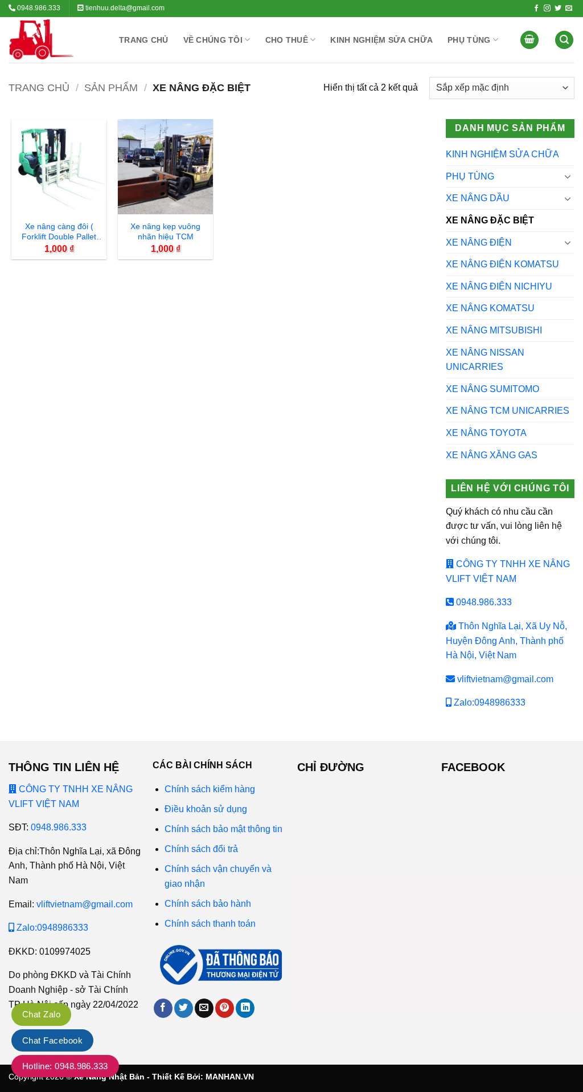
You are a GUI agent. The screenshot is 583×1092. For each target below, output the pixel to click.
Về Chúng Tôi (213, 39)
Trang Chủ (144, 39)
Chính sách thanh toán (210, 923)
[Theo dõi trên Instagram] (547, 9)
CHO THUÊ (286, 39)
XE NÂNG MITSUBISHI (494, 330)
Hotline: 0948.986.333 (65, 1066)
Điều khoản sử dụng (206, 809)
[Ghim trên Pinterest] (224, 1008)
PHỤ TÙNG (468, 39)
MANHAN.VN (230, 1076)
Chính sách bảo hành (208, 903)
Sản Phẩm (111, 87)
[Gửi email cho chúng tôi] (568, 9)
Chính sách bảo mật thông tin (225, 829)
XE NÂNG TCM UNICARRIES (507, 410)
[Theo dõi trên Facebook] (536, 9)
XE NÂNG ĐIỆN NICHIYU (499, 286)
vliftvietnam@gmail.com (504, 679)
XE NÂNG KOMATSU (490, 308)
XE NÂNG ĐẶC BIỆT (490, 220)
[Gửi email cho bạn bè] (204, 1008)
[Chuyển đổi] (567, 176)
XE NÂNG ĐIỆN (479, 242)
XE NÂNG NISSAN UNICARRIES (485, 360)
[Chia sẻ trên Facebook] (163, 1008)
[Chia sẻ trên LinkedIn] (245, 1008)
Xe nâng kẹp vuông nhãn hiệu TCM (165, 232)
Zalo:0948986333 (488, 702)
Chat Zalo (41, 1014)
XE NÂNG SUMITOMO (492, 389)
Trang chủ (39, 87)
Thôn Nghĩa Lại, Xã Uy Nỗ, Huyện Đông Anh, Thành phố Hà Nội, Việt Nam (506, 640)
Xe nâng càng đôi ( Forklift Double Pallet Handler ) (59, 233)
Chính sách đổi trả (201, 849)
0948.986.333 (483, 602)
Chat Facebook (52, 1040)
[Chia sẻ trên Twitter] (183, 1008)
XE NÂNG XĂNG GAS (491, 455)
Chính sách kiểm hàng (210, 789)
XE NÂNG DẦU (478, 198)
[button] (529, 40)
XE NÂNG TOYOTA (486, 433)
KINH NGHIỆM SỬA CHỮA (381, 39)
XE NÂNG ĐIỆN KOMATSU (502, 264)
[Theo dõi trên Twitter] (558, 9)
